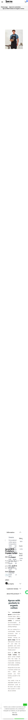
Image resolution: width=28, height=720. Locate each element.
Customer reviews (12, 589)
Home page (4, 7)
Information (10, 532)
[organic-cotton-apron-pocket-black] (6, 583)
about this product (13, 594)
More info (14, 714)
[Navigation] (2, 2)
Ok (25, 704)
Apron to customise (14, 7)
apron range (11, 639)
